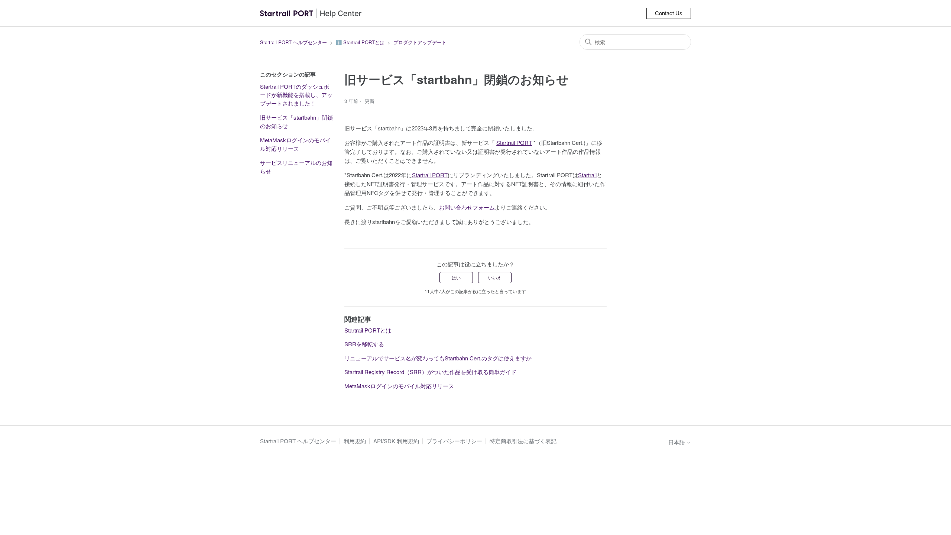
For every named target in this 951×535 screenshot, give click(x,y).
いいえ (495, 277)
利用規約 (355, 441)
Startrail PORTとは (367, 330)
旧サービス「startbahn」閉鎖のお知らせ (296, 121)
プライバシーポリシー (454, 441)
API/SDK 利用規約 (396, 441)
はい (456, 277)
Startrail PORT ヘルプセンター (293, 42)
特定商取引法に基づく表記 (523, 441)
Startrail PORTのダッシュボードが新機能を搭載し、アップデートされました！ (296, 94)
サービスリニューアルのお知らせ (296, 167)
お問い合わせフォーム (467, 207)
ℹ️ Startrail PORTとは (360, 42)
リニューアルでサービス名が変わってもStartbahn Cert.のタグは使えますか (438, 358)
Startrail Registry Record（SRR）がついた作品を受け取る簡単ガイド (430, 372)
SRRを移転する (364, 344)
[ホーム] (310, 13)
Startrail (587, 175)
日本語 (677, 442)
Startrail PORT (514, 142)
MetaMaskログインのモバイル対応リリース (295, 144)
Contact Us (668, 13)
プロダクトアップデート (420, 42)
